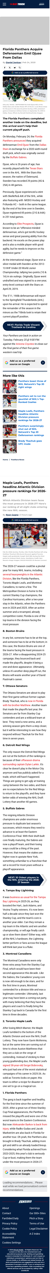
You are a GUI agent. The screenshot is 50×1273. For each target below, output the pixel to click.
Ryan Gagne (12, 515)
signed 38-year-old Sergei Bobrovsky (23, 1065)
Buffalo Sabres (18, 157)
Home (5, 460)
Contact (6, 1213)
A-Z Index (34, 1233)
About (5, 1208)
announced (19, 140)
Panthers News (17, 460)
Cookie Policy (9, 1228)
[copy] (20, 68)
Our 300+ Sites (37, 1213)
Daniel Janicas (13, 62)
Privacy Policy (9, 1223)
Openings (34, 1208)
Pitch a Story (36, 1218)
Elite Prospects (25, 223)
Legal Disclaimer (38, 1228)
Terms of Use (36, 1223)
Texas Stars (36, 168)
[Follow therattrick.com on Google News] (43, 363)
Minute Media (18, 1250)
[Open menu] (4, 4)
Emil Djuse (23, 144)
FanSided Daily (10, 1218)
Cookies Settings (11, 1242)
